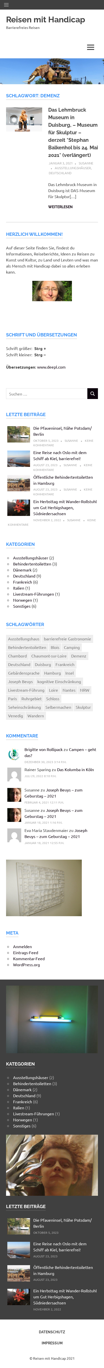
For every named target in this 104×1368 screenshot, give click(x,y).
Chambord (17, 655)
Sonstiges (22, 605)
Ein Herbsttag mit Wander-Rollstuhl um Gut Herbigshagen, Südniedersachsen (65, 507)
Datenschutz (52, 1332)
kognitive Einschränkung (59, 681)
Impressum (52, 1343)
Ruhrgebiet (31, 698)
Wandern (36, 715)
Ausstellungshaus (23, 638)
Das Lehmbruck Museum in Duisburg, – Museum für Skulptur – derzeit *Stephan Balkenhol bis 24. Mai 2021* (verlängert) (73, 132)
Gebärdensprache (24, 672)
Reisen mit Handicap (45, 19)
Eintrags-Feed (25, 952)
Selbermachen (58, 707)
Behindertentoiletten (32, 563)
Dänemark (22, 569)
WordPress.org (26, 964)
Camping (72, 647)
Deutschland (60, 173)
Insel (69, 672)
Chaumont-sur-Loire (49, 655)
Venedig (15, 715)
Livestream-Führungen (33, 593)
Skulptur (83, 707)
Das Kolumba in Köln (75, 769)
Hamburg (52, 672)
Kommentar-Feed (29, 958)
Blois (55, 647)
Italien (18, 587)
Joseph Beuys (20, 681)
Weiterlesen (60, 207)
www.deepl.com (51, 366)
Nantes (69, 689)
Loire (53, 689)
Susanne (86, 163)
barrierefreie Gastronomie (67, 638)
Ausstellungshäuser (73, 168)
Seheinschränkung (24, 707)
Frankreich (22, 581)
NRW (84, 689)
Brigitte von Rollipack (43, 749)
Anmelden (22, 946)
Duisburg (43, 664)
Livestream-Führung (26, 689)
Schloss (52, 698)
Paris (12, 698)
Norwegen (22, 599)
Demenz (78, 655)
